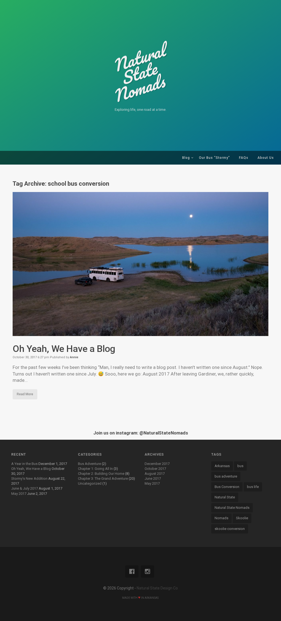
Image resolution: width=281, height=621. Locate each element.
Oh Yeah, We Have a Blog (64, 348)
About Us (265, 158)
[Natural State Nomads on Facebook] (132, 571)
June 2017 (153, 478)
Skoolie (242, 518)
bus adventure (226, 476)
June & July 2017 (24, 488)
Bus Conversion (227, 487)
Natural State (225, 497)
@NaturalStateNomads (163, 433)
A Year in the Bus (24, 464)
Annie (74, 357)
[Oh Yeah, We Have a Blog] (141, 332)
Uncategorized (90, 483)
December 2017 (157, 464)
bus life (253, 487)
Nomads (221, 518)
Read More (25, 394)
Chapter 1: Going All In (95, 469)
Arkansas (222, 466)
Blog (186, 158)
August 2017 (155, 474)
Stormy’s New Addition (29, 478)
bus (240, 466)
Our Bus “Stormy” (214, 158)
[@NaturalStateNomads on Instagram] (147, 571)
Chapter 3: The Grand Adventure (103, 478)
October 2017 (155, 469)
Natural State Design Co (157, 588)
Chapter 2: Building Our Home (101, 474)
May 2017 (18, 494)
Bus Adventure (89, 464)
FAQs (243, 158)
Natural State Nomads (232, 508)
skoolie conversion (230, 529)
